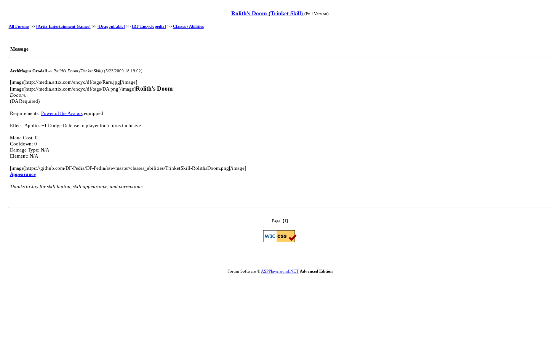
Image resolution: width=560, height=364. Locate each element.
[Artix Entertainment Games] (63, 26)
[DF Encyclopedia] (149, 26)
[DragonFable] (111, 26)
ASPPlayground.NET (280, 271)
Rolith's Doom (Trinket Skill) (267, 13)
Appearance (23, 174)
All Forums (19, 26)
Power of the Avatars (62, 113)
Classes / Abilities (188, 26)
